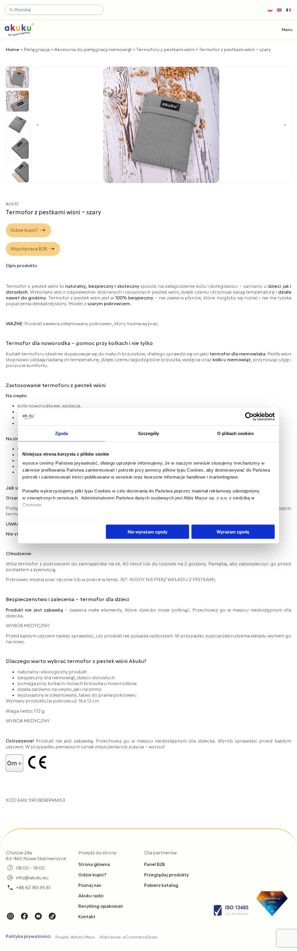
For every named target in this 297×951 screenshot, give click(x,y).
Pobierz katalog (161, 885)
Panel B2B (154, 864)
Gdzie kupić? (92, 875)
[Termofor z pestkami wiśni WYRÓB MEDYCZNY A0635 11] (161, 125)
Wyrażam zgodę (233, 531)
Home (12, 49)
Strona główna (94, 864)
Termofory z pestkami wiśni (165, 49)
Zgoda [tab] (61, 433)
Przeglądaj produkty (166, 875)
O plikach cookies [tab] (235, 433)
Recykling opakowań (100, 906)
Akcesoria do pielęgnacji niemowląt (93, 49)
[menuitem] (270, 9)
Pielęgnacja (37, 49)
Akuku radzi (91, 896)
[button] (287, 30)
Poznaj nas (89, 885)
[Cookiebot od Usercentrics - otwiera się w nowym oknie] (249, 416)
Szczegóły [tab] (148, 433)
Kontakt (86, 917)
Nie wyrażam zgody (147, 531)
